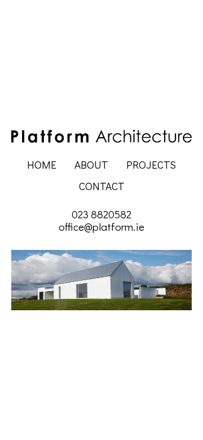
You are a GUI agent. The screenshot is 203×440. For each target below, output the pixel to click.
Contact (102, 186)
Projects (151, 165)
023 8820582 (101, 214)
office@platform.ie (101, 227)
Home (41, 165)
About (91, 165)
